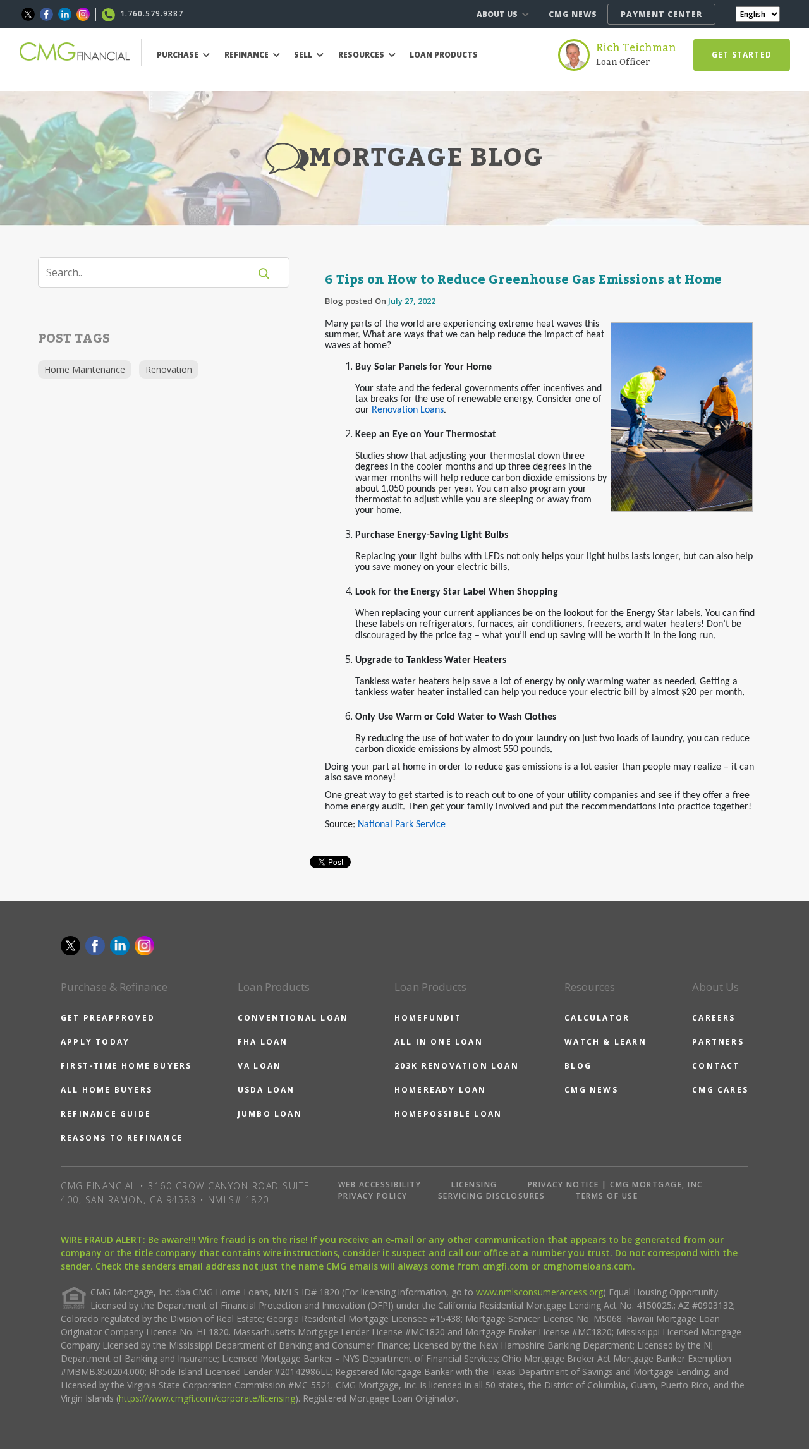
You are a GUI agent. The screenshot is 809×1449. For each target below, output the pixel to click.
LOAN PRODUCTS (444, 54)
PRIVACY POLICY (373, 1196)
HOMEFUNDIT (427, 1017)
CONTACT (715, 1065)
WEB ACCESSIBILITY (380, 1184)
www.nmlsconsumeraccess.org (539, 1292)
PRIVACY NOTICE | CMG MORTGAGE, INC (615, 1184)
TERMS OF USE (606, 1196)
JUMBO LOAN (270, 1113)
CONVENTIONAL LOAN (293, 1017)
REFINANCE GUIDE (106, 1113)
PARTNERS (718, 1041)
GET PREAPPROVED (108, 1017)
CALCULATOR (597, 1017)
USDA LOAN (266, 1089)
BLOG (578, 1065)
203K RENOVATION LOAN (456, 1065)
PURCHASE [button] (178, 54)
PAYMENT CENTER (661, 14)
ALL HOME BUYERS (106, 1089)
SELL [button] (304, 54)
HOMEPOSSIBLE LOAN (448, 1113)
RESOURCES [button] (362, 54)
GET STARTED (742, 54)
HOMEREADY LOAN (440, 1089)
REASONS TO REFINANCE (122, 1137)
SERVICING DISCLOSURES (491, 1196)
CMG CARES (720, 1089)
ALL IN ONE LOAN (438, 1041)
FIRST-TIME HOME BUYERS (126, 1065)
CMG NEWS (573, 14)
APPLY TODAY (95, 1041)
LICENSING (474, 1184)
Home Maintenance (84, 369)
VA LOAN (259, 1065)
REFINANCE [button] (247, 54)
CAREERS (713, 1017)
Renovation (168, 369)
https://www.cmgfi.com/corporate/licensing (207, 1398)
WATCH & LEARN (605, 1041)
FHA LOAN (263, 1041)
